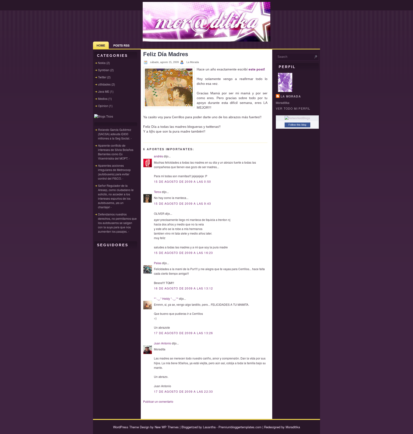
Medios (103, 98)
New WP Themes (167, 427)
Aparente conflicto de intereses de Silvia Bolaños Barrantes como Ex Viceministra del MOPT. (115, 151)
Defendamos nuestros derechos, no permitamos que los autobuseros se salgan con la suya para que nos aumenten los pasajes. (117, 222)
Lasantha (209, 427)
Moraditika (293, 427)
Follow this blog (297, 124)
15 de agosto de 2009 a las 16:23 (183, 253)
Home (101, 45)
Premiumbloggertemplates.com (239, 427)
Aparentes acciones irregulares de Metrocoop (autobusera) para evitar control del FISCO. (114, 171)
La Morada (291, 96)
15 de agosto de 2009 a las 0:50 (182, 181)
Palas (157, 263)
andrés (158, 156)
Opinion (103, 106)
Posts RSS (121, 45)
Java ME (103, 91)
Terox (157, 192)
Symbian (103, 70)
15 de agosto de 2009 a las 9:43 (182, 203)
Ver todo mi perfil (293, 108)
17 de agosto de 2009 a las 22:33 (183, 391)
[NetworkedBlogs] (297, 118)
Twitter (102, 77)
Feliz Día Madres (165, 54)
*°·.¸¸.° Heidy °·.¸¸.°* (166, 298)
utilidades (104, 84)
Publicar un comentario (158, 401)
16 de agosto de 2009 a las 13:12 (183, 288)
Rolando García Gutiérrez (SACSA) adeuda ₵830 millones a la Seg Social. (114, 134)
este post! (257, 69)
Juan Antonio (162, 343)
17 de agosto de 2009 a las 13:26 (183, 333)
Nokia (102, 63)
